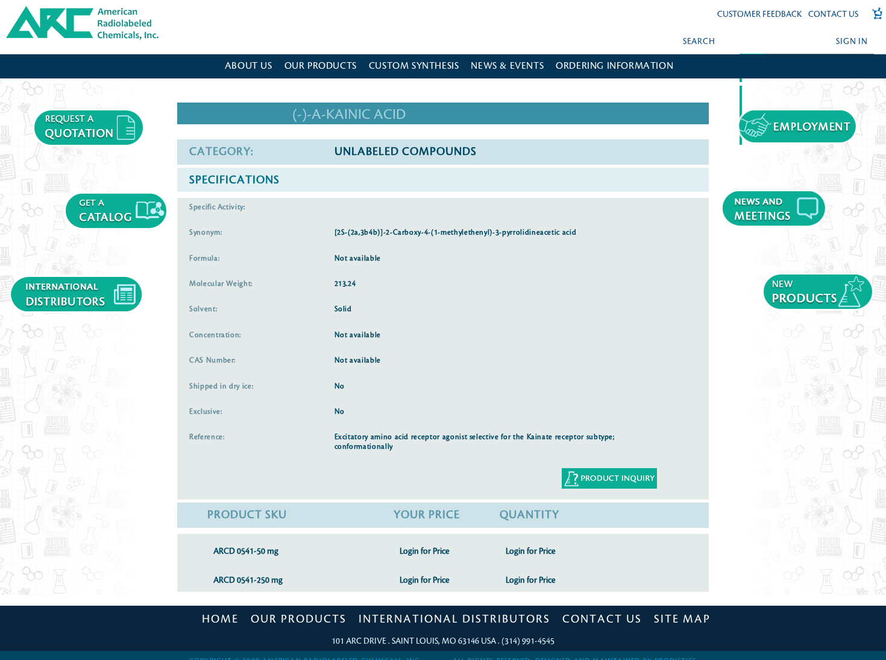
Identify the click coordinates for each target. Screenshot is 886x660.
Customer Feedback (759, 14)
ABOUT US (248, 66)
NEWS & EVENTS (507, 66)
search (699, 41)
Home (220, 619)
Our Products (299, 619)
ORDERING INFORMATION (614, 66)
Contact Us (833, 14)
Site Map (682, 619)
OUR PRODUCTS (320, 66)
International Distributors (454, 619)
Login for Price (424, 551)
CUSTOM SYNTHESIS (414, 66)
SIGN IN (851, 41)
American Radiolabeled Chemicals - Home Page (59, 10)
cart (873, 19)
